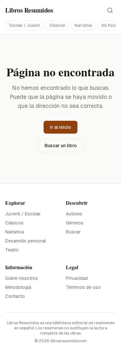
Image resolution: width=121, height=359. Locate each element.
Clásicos (57, 25)
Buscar (73, 232)
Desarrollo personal (25, 241)
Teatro (12, 250)
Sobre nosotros (21, 278)
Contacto (15, 296)
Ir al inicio (60, 127)
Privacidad (77, 278)
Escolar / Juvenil (24, 25)
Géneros (75, 223)
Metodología (18, 287)
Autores (74, 214)
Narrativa (83, 25)
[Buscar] (110, 10)
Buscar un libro (61, 145)
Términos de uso (83, 287)
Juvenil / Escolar (23, 214)
